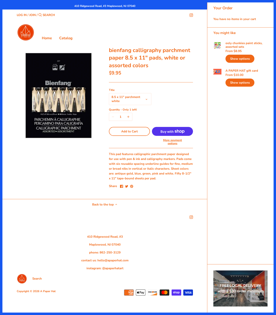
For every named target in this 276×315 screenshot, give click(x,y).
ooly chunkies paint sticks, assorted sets (243, 45)
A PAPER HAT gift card (241, 70)
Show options (240, 59)
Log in (22, 15)
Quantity (123, 109)
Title (112, 90)
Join (32, 15)
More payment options (172, 142)
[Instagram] (191, 15)
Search (37, 279)
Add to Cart (129, 131)
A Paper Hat (48, 291)
